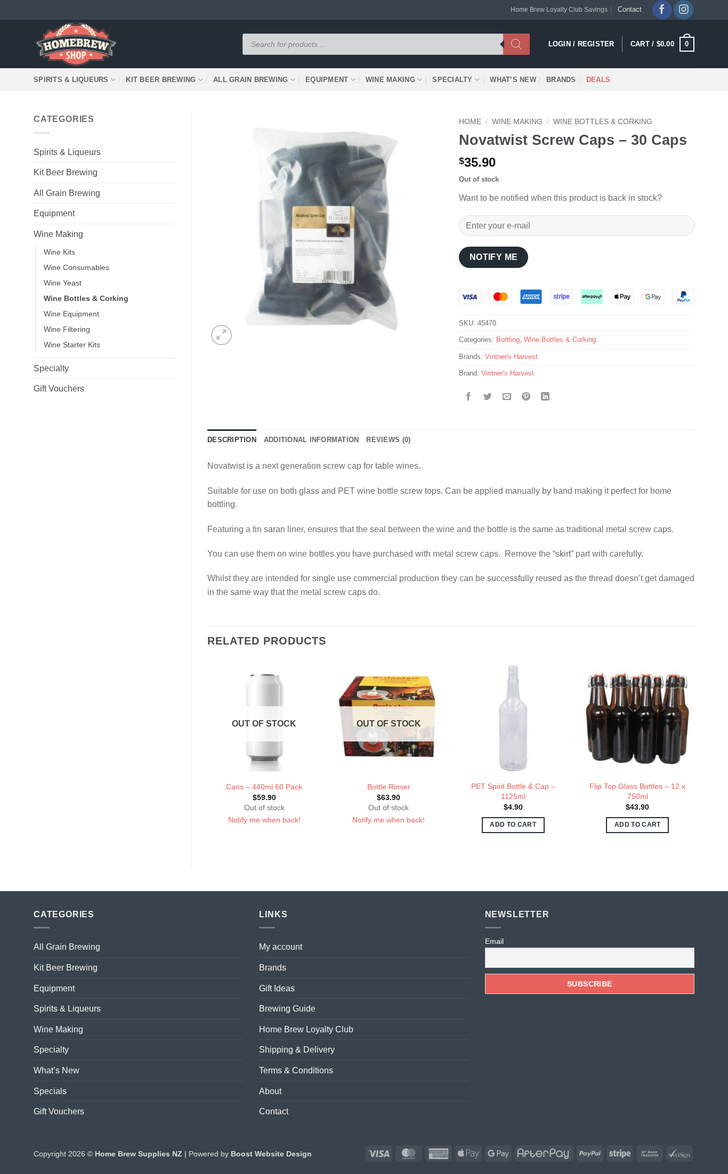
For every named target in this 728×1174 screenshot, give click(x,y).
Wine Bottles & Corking (86, 298)
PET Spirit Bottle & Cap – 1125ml (513, 791)
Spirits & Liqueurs (71, 80)
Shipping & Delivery (297, 1049)
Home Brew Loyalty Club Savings (559, 9)
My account (280, 946)
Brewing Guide (287, 1008)
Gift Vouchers (59, 388)
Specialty (452, 80)
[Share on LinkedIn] (545, 397)
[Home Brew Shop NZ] (78, 44)
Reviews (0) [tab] (388, 440)
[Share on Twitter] (488, 397)
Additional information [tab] (311, 440)
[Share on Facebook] (469, 397)
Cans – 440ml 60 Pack (264, 786)
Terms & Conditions (296, 1070)
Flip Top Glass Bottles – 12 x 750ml (637, 791)
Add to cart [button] (513, 824)
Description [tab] (231, 440)
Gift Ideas (277, 988)
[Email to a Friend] (507, 397)
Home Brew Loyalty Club (306, 1029)
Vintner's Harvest (511, 357)
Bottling (508, 340)
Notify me (494, 257)
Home (470, 122)
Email (494, 941)
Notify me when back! (264, 820)
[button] (662, 44)
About (270, 1091)
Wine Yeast (63, 283)
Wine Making (390, 80)
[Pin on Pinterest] (526, 397)
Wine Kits (59, 252)
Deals (598, 80)
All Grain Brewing (250, 80)
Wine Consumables (76, 267)
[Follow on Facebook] (662, 10)
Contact (630, 9)
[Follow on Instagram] (683, 10)
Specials (50, 1091)
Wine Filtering (67, 329)
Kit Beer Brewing (161, 80)
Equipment (326, 80)
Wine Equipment (71, 313)
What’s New (513, 80)
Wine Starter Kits (72, 344)
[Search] (516, 44)
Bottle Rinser (388, 786)
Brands (561, 80)
